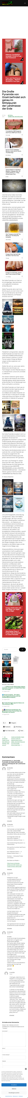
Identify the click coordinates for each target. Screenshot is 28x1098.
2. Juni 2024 (12, 972)
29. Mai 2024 (10, 767)
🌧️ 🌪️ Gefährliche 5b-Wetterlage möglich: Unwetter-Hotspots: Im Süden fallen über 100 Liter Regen (13, 688)
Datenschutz (15, 1096)
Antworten (9, 821)
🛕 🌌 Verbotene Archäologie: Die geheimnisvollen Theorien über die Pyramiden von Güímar (12, 711)
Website (4, 1061)
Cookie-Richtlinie (8, 1096)
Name (3, 1048)
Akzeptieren (14, 1084)
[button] (26, 1069)
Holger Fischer (10, 826)
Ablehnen (14, 1088)
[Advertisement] (14, 21)
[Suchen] (22, 650)
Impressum (21, 1096)
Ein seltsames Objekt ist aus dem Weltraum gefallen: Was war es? (6, 741)
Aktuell (10, 115)
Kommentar (5, 1031)
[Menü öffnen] (25, 3)
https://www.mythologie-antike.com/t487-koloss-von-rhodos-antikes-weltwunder (14, 864)
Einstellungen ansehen (14, 1092)
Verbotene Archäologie (15, 116)
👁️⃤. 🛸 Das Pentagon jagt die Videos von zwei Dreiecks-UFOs (13, 703)
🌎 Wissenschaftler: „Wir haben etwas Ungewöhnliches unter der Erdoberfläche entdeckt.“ (11, 696)
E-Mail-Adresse (6, 1054)
